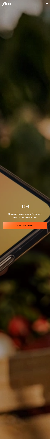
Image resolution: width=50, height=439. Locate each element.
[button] (47, 4)
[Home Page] (8, 4)
